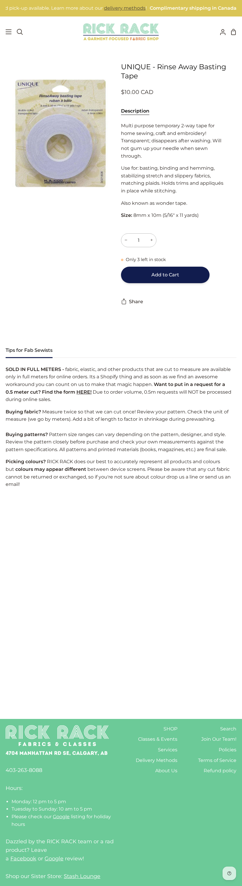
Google (61, 816)
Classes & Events (157, 739)
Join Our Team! (218, 739)
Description (135, 111)
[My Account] (220, 32)
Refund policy (220, 770)
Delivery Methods (156, 760)
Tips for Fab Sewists (29, 350)
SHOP (170, 729)
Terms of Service (217, 760)
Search (228, 729)
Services (167, 750)
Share (136, 301)
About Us (166, 770)
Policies (227, 750)
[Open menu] (6, 32)
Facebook (23, 858)
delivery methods (113, 8)
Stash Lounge (82, 876)
